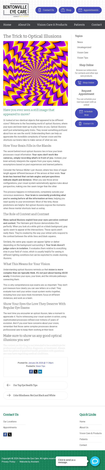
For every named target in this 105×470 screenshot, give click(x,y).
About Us (24, 24)
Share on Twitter (35, 372)
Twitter (10, 434)
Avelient (35, 461)
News (80, 42)
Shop (68, 10)
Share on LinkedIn (40, 372)
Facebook (5, 434)
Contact (97, 24)
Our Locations (10, 421)
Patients (79, 24)
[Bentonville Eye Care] (16, 10)
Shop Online (88, 83)
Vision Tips (40, 366)
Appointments (90, 10)
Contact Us (48, 10)
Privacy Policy (8, 461)
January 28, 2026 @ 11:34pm (40, 363)
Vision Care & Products (52, 24)
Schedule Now (88, 113)
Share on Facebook (31, 372)
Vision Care (82, 52)
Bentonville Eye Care (29, 458)
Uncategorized (84, 47)
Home (7, 24)
